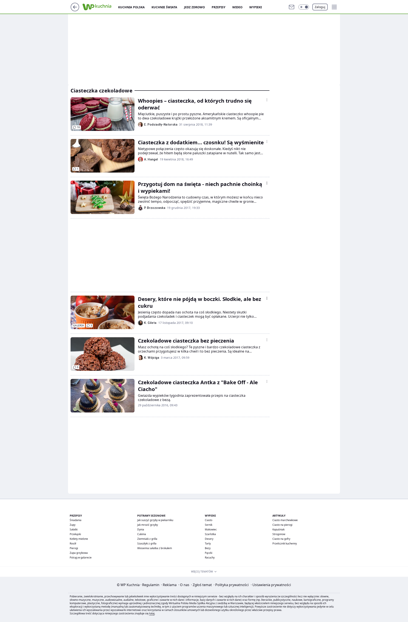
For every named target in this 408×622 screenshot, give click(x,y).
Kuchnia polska (131, 7)
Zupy (72, 525)
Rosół (73, 543)
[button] (303, 7)
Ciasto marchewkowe (285, 520)
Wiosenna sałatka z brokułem (154, 548)
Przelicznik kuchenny (284, 543)
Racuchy (210, 557)
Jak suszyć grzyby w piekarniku (155, 520)
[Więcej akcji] (266, 99)
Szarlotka (210, 534)
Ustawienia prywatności (271, 584)
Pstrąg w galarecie (81, 557)
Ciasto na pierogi (282, 525)
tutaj (151, 613)
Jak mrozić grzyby (147, 525)
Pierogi (74, 548)
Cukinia (141, 534)
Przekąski (75, 534)
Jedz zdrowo (194, 7)
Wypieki (255, 7)
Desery (209, 539)
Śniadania (75, 520)
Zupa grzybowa (79, 553)
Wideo (237, 7)
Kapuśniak (278, 529)
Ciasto (208, 520)
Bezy (208, 548)
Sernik (208, 525)
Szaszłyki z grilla (146, 543)
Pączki (208, 553)
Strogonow (278, 534)
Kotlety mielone (79, 539)
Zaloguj (320, 7)
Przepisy (218, 7)
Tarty (208, 543)
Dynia (140, 529)
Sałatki (74, 529)
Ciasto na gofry (281, 539)
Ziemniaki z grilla (147, 539)
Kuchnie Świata (164, 7)
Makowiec (211, 529)
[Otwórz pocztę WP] (291, 7)
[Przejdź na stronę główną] (75, 10)
